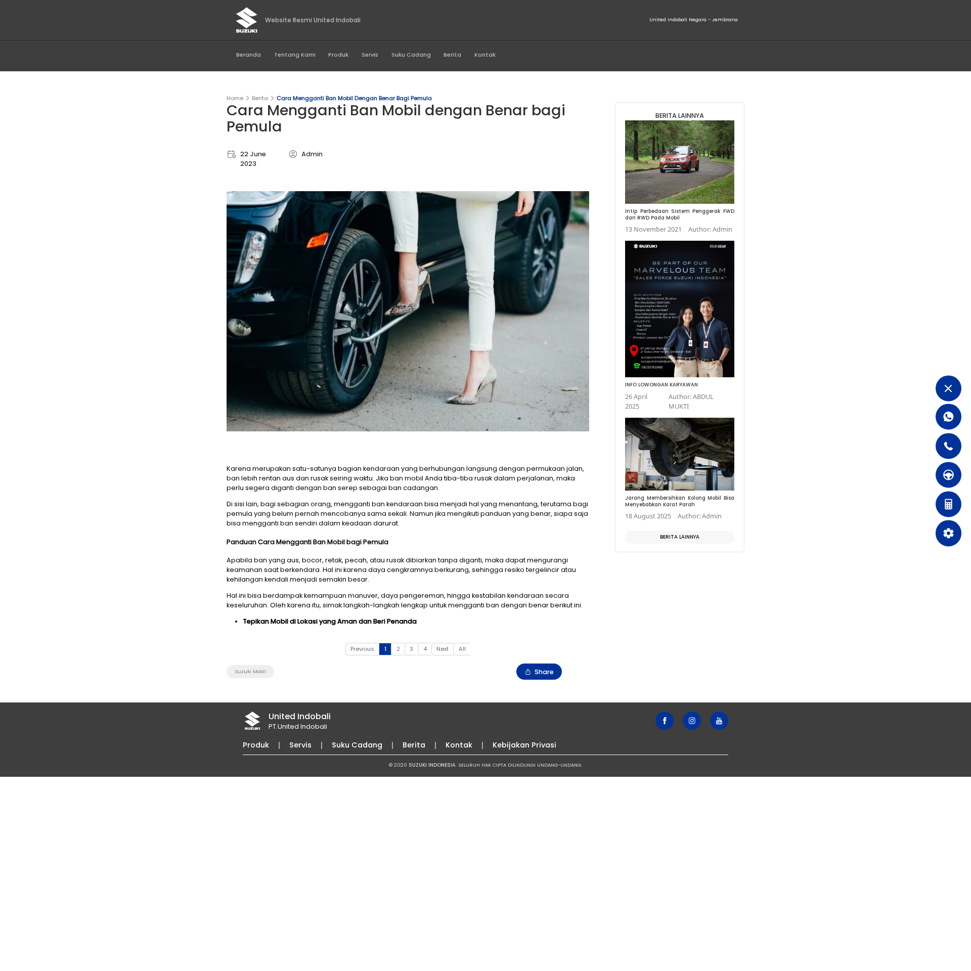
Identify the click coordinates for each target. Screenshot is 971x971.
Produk (338, 55)
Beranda (248, 55)
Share (544, 672)
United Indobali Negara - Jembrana (693, 19)
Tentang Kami (295, 55)
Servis (370, 55)
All (462, 649)
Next (442, 649)
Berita (452, 55)
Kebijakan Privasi (524, 745)
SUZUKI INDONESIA (432, 765)
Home (235, 98)
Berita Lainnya (679, 537)
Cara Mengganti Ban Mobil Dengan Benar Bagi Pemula (354, 98)
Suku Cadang (411, 55)
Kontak (485, 55)
